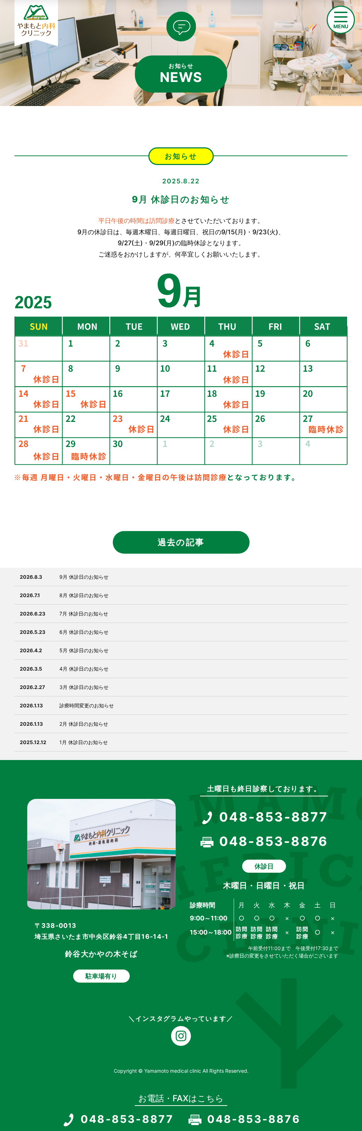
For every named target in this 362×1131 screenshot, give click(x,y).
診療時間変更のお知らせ (86, 705)
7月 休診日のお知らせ (83, 614)
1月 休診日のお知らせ (83, 742)
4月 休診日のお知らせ (84, 669)
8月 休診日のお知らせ (84, 595)
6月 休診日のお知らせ (84, 632)
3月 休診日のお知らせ (84, 687)
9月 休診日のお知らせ (84, 577)
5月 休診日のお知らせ (84, 650)
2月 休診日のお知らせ (83, 724)
